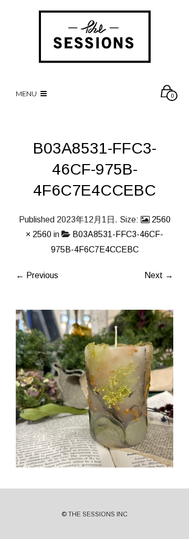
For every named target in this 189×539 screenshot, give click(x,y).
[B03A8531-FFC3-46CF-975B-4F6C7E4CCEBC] (94, 387)
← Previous (37, 275)
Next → (158, 275)
